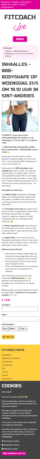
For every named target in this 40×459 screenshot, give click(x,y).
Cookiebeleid (7, 362)
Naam (4, 315)
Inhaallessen (6, 4)
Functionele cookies (11, 441)
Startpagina (7, 48)
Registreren (5, 2)
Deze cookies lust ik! (14, 453)
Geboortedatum (8, 324)
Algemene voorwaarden (11, 358)
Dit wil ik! (8, 337)
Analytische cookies (11, 445)
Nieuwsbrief (25, 2)
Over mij (5, 372)
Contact (5, 375)
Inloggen (15, 2)
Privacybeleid (7, 365)
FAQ (3, 368)
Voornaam (6, 305)
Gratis (15, 4)
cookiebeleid (7, 437)
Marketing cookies (11, 449)
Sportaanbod (7, 355)
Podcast (22, 4)
